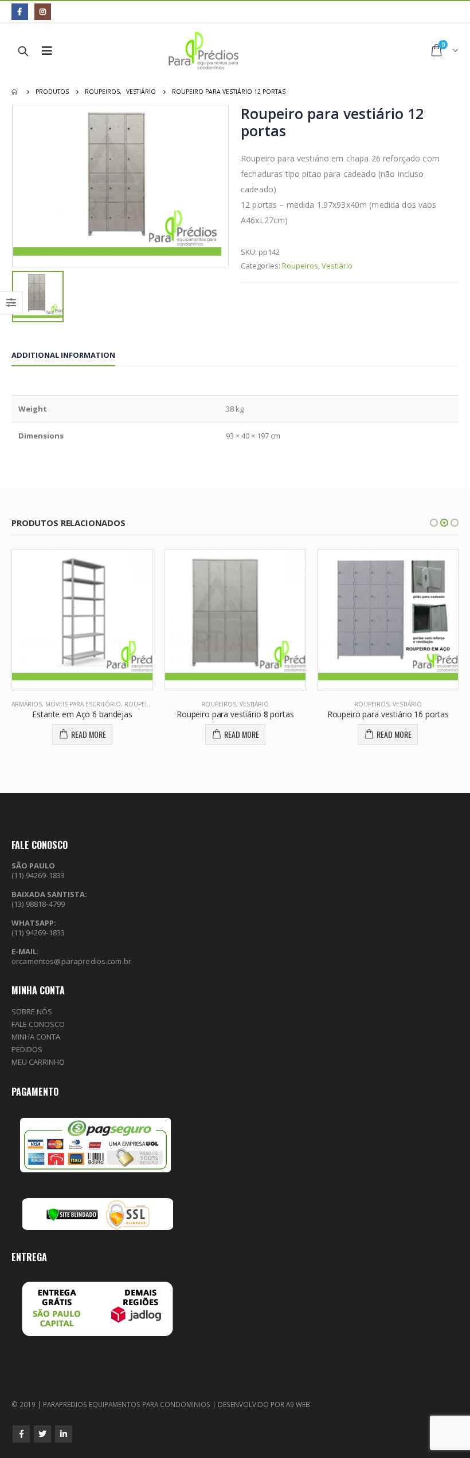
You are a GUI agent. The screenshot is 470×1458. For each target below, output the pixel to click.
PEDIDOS (26, 1049)
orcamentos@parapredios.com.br (71, 961)
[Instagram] (42, 11)
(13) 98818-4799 (38, 904)
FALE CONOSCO (38, 1024)
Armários (26, 704)
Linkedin (63, 1434)
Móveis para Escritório (83, 704)
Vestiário (337, 265)
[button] (434, 523)
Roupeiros (300, 265)
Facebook (21, 1434)
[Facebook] (19, 11)
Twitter (42, 1434)
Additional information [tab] (63, 355)
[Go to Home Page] (15, 91)
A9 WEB (298, 1404)
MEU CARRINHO (38, 1062)
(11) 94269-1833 (38, 932)
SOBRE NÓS (31, 1011)
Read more (88, 734)
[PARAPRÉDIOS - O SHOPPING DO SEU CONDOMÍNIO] (197, 51)
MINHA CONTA (35, 1037)
